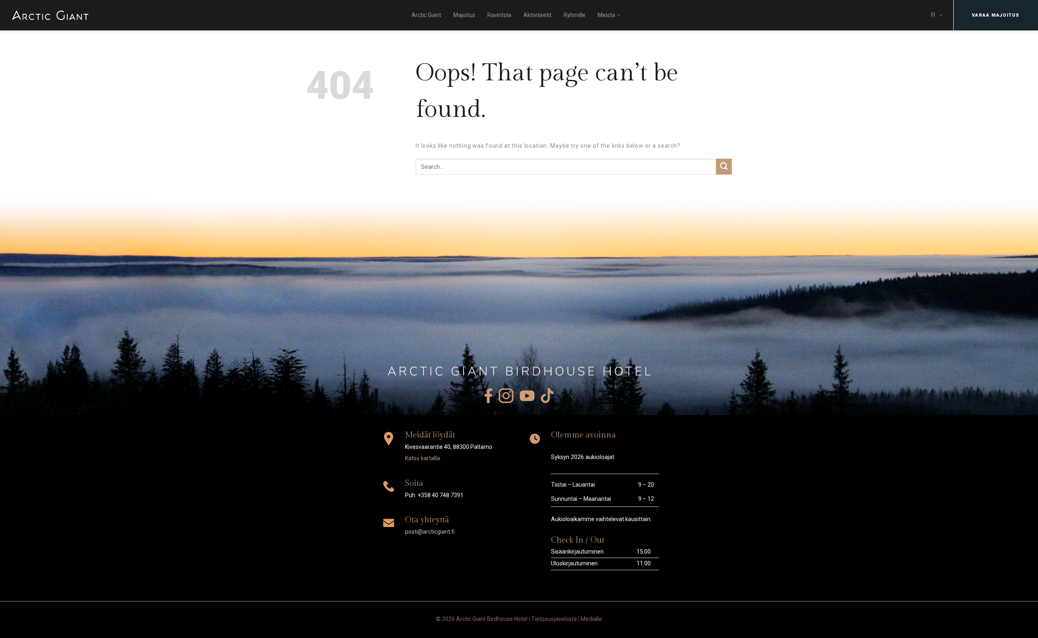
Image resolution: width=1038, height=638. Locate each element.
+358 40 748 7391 (440, 495)
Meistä (606, 15)
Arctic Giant (426, 15)
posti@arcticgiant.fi (430, 531)
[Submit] (724, 167)
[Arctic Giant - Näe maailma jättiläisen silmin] (50, 15)
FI (933, 15)
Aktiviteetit (537, 15)
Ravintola (499, 15)
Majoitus (464, 15)
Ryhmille (574, 15)
